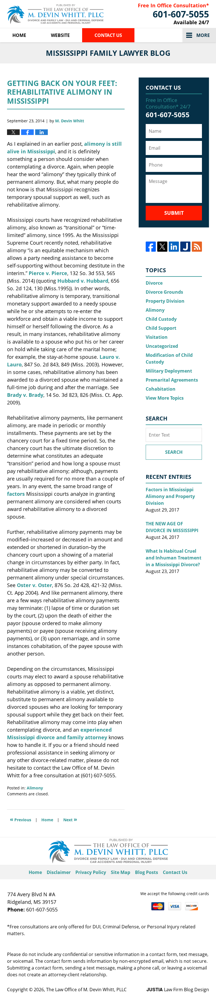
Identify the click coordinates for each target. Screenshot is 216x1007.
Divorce (154, 283)
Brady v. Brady (25, 394)
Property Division (165, 301)
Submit (174, 212)
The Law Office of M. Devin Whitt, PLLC (86, 989)
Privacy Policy (90, 872)
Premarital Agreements (172, 380)
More (203, 35)
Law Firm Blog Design (178, 989)
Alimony (35, 788)
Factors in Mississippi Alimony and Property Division (170, 496)
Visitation (157, 337)
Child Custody (161, 319)
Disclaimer (59, 872)
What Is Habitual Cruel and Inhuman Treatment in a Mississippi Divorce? (173, 558)
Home (19, 35)
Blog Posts (146, 872)
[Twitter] (162, 247)
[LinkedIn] (174, 247)
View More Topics (165, 398)
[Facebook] (151, 247)
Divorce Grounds (164, 292)
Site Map (120, 872)
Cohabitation (161, 389)
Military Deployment (169, 371)
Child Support (161, 328)
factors (16, 493)
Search (174, 452)
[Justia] (185, 247)
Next (70, 819)
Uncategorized (162, 346)
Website (60, 35)
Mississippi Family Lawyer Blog (55, 14)
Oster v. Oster (34, 585)
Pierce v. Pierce (48, 273)
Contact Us (108, 35)
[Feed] (197, 247)
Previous (20, 819)
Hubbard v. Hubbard (82, 280)
